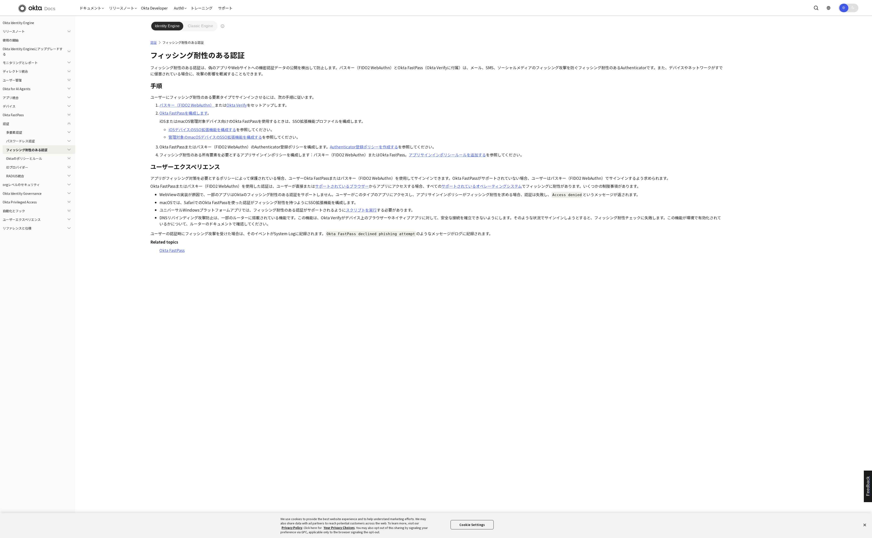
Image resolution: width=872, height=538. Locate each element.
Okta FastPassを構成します (183, 113)
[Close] (865, 525)
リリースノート (14, 31)
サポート (225, 8)
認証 (6, 123)
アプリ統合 (11, 97)
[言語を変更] (828, 7)
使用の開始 (11, 40)
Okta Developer (154, 8)
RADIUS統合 (15, 176)
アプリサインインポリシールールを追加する (447, 155)
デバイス (9, 106)
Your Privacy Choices (339, 528)
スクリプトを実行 (361, 210)
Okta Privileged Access (20, 202)
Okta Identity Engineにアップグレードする (33, 51)
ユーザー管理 (12, 80)
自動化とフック (14, 211)
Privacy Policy (292, 528)
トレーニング (202, 8)
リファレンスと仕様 (17, 228)
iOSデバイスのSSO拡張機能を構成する (202, 129)
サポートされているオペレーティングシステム (481, 186)
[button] (90, 8)
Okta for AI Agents (16, 88)
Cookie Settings (472, 525)
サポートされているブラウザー (342, 186)
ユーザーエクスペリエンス (22, 219)
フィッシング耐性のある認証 (26, 150)
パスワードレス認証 (20, 141)
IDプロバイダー (17, 167)
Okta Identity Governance (22, 193)
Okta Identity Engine (18, 22)
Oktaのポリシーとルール (24, 158)
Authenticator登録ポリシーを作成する (364, 147)
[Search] (816, 8)
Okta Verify (236, 105)
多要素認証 (14, 132)
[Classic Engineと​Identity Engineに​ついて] (222, 26)
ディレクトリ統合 (15, 71)
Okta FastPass (13, 115)
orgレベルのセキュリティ (21, 184)
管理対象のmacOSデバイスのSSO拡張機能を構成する (215, 137)
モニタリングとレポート (20, 62)
